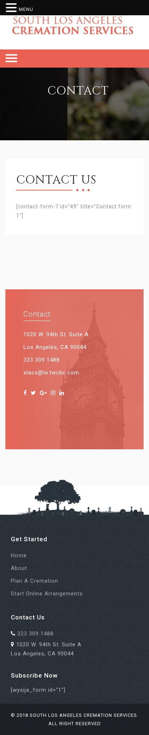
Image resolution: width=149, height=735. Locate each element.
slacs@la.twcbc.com (51, 372)
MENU (26, 9)
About (19, 568)
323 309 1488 (42, 360)
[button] (12, 8)
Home (19, 555)
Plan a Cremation (34, 581)
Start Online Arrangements (47, 593)
